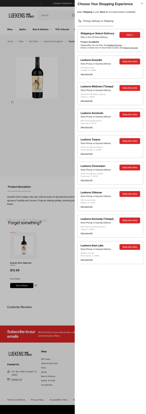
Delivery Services (130, 48)
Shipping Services (114, 45)
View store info (87, 74)
